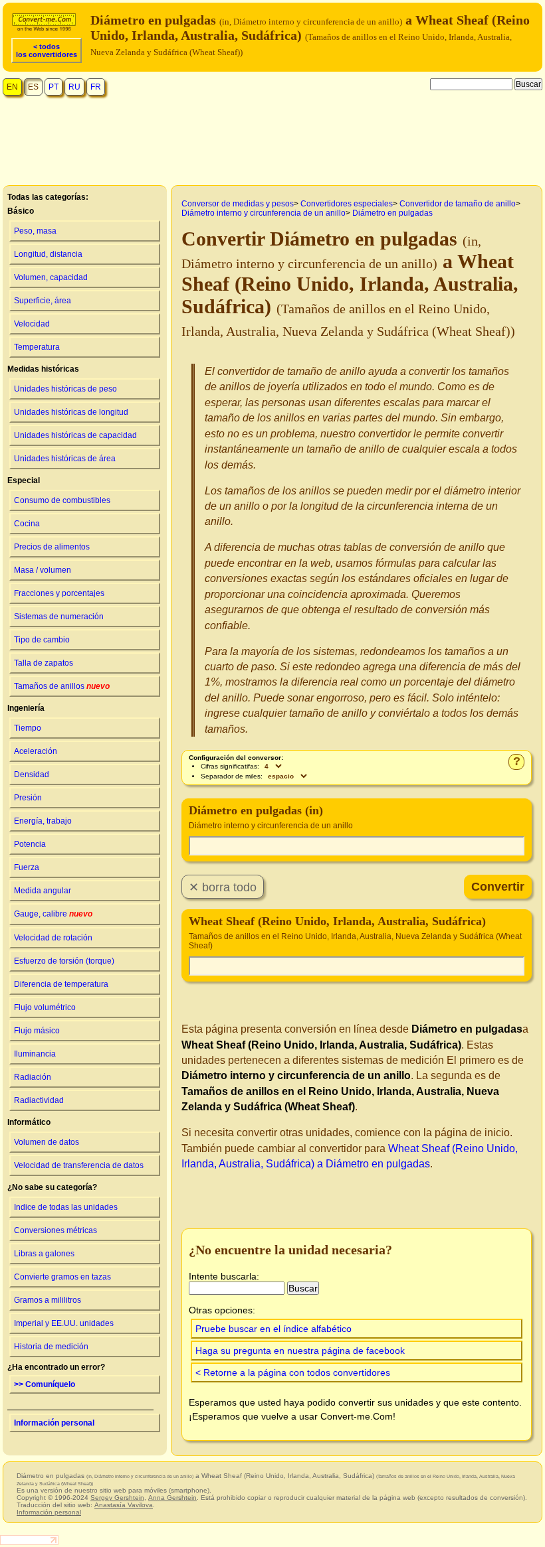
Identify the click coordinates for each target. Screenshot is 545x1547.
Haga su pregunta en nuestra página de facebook (300, 1350)
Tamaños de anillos (62, 686)
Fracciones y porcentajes (59, 593)
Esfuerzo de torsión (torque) (64, 961)
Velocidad (32, 324)
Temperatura (37, 347)
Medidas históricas (43, 369)
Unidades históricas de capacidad (75, 435)
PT (53, 87)
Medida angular (42, 890)
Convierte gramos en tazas (62, 1277)
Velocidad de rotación (53, 937)
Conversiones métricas (55, 1230)
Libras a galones (44, 1253)
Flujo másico (37, 1030)
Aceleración (35, 751)
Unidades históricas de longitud (71, 412)
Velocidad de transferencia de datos (79, 1165)
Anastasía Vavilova (123, 1505)
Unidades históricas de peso (65, 389)
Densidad (31, 774)
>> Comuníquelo (44, 1384)
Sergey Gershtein (117, 1497)
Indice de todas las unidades (66, 1207)
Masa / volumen (42, 570)
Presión (28, 797)
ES (33, 87)
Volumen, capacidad (51, 277)
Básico (20, 211)
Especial (23, 480)
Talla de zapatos (43, 663)
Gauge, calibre (53, 914)
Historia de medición (51, 1346)
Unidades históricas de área (65, 458)
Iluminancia (35, 1054)
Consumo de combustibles (62, 500)
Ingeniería (26, 708)
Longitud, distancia (48, 254)
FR (95, 87)
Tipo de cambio (42, 639)
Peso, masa (35, 231)
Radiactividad (39, 1100)
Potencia (30, 844)
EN (12, 87)
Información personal (54, 1423)
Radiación (32, 1077)
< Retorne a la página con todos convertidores (292, 1372)
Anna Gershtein (172, 1497)
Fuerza (26, 867)
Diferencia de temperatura (61, 984)
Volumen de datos (46, 1142)
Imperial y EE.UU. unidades (64, 1323)
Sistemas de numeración (59, 616)
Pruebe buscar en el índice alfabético (273, 1328)
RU (74, 87)
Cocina (27, 523)
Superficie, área (42, 300)
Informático (29, 1122)
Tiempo (27, 728)
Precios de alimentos (52, 547)
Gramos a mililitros (47, 1300)
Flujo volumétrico (45, 1007)
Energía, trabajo (43, 821)
